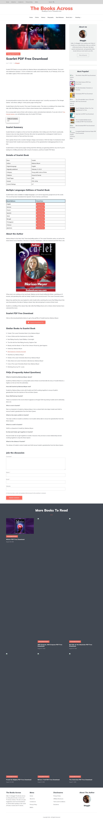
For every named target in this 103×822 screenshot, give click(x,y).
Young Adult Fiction (13, 54)
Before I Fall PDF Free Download (49, 779)
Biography (51, 17)
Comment (8, 456)
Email (8, 479)
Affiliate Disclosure (58, 798)
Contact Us (20, 2)
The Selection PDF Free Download (80, 779)
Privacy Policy (29, 2)
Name (8, 472)
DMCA (36, 2)
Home (7, 2)
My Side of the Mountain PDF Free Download (80, 645)
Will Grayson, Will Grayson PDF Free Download (50, 645)
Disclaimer (56, 804)
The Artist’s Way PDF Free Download (86, 75)
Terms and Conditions (59, 801)
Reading (77, 17)
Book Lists (69, 17)
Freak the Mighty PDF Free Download (18, 779)
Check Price (40, 204)
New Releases (60, 17)
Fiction (37, 17)
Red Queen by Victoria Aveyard (17, 351)
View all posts (83, 55)
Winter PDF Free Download (15, 539)
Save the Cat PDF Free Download (85, 114)
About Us (13, 2)
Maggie (17, 63)
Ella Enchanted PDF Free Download (85, 125)
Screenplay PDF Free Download (84, 93)
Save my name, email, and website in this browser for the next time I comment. (27, 493)
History (43, 17)
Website (8, 486)
